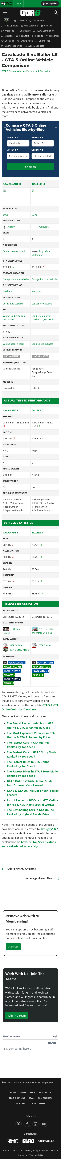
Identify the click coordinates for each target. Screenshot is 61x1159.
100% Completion (45, 30)
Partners (22, 1155)
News (23, 1092)
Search (54, 1150)
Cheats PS (10, 40)
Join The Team (17, 1015)
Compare (31, 167)
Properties (54, 36)
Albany (11, 226)
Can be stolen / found (14, 251)
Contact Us (17, 1150)
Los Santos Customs (13, 303)
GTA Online (38, 20)
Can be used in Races (13, 343)
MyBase (5, 3)
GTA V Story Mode (19, 649)
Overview (22, 20)
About (6, 1150)
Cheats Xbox (26, 40)
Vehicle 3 (12, 150)
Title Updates (11, 25)
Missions (9, 36)
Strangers (24, 36)
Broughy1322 (49, 829)
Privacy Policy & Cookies (36, 1150)
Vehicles (48, 25)
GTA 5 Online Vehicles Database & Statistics (26, 71)
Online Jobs (44, 40)
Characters (25, 30)
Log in (18, 3)
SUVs (5, 214)
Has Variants (11, 356)
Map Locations (31, 25)
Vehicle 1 (12, 137)
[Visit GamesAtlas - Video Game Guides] (45, 1141)
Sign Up (13, 946)
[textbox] (30, 1049)
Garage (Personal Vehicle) (16, 279)
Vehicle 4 (37, 150)
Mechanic (8, 291)
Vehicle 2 (37, 137)
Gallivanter (44, 226)
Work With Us (36, 1155)
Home (13, 1092)
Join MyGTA (50, 3)
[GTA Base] (30, 13)
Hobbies (39, 36)
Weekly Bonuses (36, 46)
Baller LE (38, 184)
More (42, 1103)
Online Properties (13, 46)
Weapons (9, 30)
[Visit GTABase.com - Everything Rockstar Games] (28, 1141)
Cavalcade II (12, 184)
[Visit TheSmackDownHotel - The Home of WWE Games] (13, 1141)
